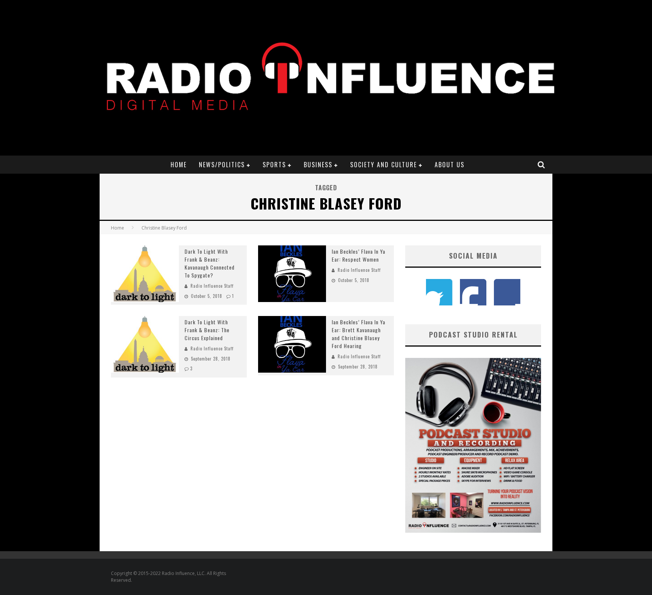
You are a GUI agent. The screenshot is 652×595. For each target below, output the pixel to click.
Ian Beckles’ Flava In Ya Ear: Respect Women (358, 255)
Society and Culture (383, 164)
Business (318, 164)
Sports (274, 164)
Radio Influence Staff (212, 286)
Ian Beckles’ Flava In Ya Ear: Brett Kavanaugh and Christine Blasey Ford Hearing (358, 334)
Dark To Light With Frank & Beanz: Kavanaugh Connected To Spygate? (210, 263)
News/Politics (222, 164)
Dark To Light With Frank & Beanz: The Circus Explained (207, 330)
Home (179, 164)
